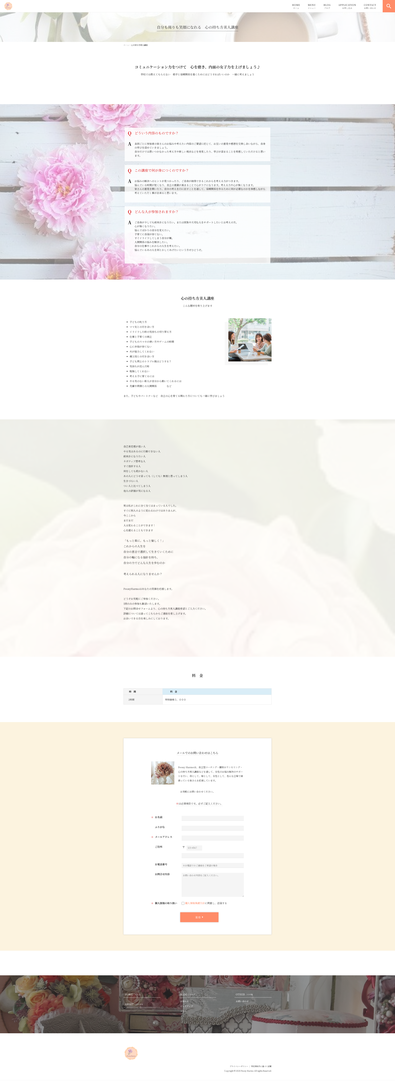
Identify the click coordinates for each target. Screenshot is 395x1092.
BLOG (327, 6)
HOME (296, 6)
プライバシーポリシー (239, 1066)
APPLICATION (347, 6)
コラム (183, 1011)
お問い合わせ (242, 1001)
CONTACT (370, 6)
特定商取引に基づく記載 (261, 1066)
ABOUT (134, 1004)
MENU (312, 6)
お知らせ (184, 1001)
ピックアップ (186, 1006)
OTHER (244, 994)
